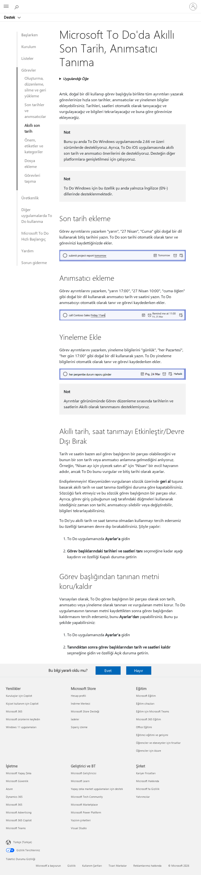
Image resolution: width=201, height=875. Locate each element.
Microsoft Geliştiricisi (83, 773)
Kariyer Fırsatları (146, 773)
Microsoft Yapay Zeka (18, 773)
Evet (108, 670)
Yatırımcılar (143, 797)
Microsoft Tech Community (87, 797)
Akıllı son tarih (32, 128)
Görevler (28, 70)
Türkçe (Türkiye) (22, 842)
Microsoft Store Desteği (85, 711)
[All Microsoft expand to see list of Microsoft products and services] (6, 7)
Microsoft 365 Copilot (19, 820)
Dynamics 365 (14, 797)
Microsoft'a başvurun (48, 865)
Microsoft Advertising (18, 812)
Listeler (27, 58)
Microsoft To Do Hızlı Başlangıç (35, 235)
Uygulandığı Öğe (75, 78)
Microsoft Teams (16, 828)
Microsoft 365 (14, 711)
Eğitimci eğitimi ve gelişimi (152, 735)
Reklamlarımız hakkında (147, 865)
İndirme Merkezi (80, 703)
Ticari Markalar (118, 865)
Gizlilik (71, 865)
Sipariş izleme (79, 727)
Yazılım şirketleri (81, 820)
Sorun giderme (34, 262)
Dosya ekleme (31, 163)
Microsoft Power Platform (86, 812)
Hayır (138, 670)
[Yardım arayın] (17, 6)
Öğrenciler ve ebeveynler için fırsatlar (158, 743)
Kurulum (28, 46)
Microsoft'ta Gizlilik (147, 789)
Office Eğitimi (144, 727)
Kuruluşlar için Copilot (19, 695)
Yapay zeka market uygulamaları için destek (97, 789)
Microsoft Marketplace (84, 804)
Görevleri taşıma (32, 178)
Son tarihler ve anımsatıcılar (35, 110)
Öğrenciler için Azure (148, 750)
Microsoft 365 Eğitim (148, 719)
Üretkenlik (30, 197)
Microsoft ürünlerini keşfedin (23, 719)
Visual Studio (79, 828)
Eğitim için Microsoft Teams (152, 711)
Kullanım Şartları (92, 865)
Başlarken (29, 34)
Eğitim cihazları (145, 703)
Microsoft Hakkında (147, 781)
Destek (10, 17)
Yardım (27, 250)
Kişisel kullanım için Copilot (22, 703)
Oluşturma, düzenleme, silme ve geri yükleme (35, 87)
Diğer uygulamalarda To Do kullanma (36, 215)
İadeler (75, 719)
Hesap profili (78, 695)
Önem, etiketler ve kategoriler (34, 145)
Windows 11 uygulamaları (21, 727)
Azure (9, 789)
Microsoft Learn (80, 781)
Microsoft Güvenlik (17, 781)
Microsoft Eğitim (146, 695)
